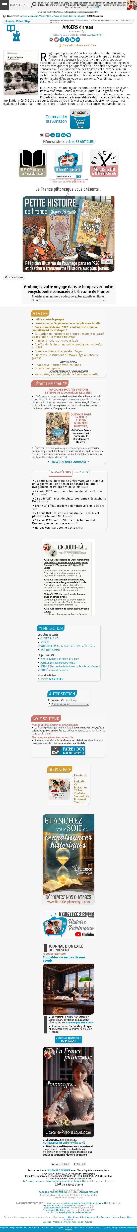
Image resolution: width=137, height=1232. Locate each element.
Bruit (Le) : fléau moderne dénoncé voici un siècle (68, 506)
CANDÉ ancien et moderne (54, 670)
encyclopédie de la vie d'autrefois (75, 1212)
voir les (80, 141)
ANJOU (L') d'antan (50, 650)
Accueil (24, 16)
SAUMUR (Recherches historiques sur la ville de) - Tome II (70, 666)
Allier (82, 1217)
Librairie (106, 1227)
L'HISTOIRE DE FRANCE (58, 1170)
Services (68, 1229)
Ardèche (47, 1222)
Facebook (80, 775)
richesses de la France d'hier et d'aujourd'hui (86, 1203)
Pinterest (80, 799)
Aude (80, 1222)
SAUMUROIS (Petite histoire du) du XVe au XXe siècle (68, 646)
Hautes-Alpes (118, 1217)
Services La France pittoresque (55, 1195)
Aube (74, 1222)
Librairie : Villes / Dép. (40, 16)
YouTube (79, 793)
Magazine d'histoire (55, 1210)
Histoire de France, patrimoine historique (63, 1205)
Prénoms (132, 1227)
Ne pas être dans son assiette (55, 527)
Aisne (75, 1217)
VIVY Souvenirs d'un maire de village (59, 659)
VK (75, 784)
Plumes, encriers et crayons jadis (56, 340)
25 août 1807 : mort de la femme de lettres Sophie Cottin (67, 492)
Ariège (67, 1222)
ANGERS (44, 642)
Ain (69, 1217)
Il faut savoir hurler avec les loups (58, 365)
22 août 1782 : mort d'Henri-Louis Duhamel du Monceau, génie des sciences (64, 522)
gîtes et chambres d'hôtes (57, 1207)
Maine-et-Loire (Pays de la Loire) (69, 16)
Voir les (51, 679)
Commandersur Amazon (56, 119)
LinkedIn (80, 781)
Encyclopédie (16, 1227)
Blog (25, 1227)
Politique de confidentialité (84, 1195)
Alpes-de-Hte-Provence (98, 1217)
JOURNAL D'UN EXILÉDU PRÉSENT (68, 1039)
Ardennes (57, 1222)
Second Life (81, 796)
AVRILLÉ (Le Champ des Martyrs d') (58, 662)
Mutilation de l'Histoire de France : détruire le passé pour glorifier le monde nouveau (68, 335)
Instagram (81, 787)
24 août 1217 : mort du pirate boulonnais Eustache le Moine (69, 500)
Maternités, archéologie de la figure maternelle (67, 374)
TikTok (78, 790)
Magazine (4, 1227)
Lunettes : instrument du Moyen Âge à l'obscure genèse (65, 356)
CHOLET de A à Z (49, 638)
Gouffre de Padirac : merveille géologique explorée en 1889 (67, 346)
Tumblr (79, 802)
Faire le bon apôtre (47, 368)
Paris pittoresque (119, 1227)
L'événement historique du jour (68, 1197)
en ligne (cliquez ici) (64, 1142)
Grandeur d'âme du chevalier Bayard (59, 351)
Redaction (96, 35)
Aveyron (88, 1222)
